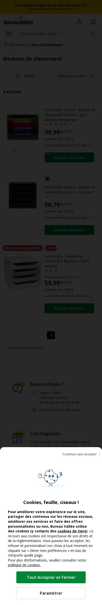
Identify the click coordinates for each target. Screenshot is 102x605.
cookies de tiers (71, 531)
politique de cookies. (24, 565)
